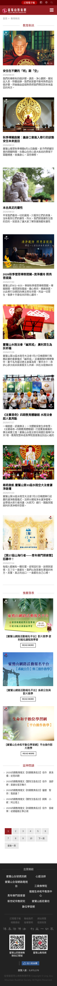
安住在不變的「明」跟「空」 (21, 71)
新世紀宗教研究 (16, 901)
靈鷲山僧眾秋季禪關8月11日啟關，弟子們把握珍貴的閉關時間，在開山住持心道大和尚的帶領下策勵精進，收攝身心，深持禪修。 (28, 151)
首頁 (5, 18)
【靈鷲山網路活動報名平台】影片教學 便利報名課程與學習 (28, 640)
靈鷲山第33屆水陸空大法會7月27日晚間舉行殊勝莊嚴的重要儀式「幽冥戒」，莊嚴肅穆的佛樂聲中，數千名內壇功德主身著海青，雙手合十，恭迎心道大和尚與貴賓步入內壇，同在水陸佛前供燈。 (28, 362)
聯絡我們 (28, 918)
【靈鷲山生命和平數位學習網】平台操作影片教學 (28, 749)
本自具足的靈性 (13, 207)
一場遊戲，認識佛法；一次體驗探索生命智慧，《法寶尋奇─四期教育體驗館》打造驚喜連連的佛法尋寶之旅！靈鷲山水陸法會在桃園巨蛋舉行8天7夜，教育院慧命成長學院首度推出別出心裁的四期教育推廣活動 (28, 432)
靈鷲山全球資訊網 (16, 876)
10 (31, 838)
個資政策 (41, 922)
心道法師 (41, 876)
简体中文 (48, 3)
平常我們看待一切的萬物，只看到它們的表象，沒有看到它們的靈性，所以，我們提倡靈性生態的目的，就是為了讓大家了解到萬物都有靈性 (28, 218)
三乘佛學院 (40, 886)
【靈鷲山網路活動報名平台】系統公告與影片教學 (28, 694)
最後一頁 (12, 845)
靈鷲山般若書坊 (41, 901)
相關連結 (15, 922)
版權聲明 (28, 922)
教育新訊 (15, 18)
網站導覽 (41, 918)
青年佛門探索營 (16, 895)
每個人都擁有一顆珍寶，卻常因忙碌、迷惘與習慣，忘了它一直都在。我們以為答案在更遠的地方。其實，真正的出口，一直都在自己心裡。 (28, 569)
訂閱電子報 (29, 2)
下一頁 (41, 838)
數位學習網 (28, 906)
